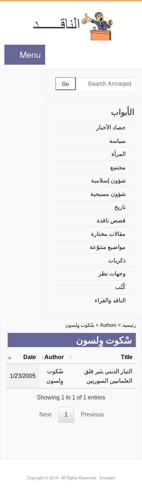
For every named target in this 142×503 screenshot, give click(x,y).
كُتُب (120, 287)
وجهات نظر (112, 273)
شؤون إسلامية (108, 180)
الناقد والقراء (110, 300)
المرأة (118, 154)
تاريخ (120, 207)
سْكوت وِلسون (79, 325)
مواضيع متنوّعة (108, 247)
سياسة (117, 141)
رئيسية (129, 325)
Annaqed (71, 25)
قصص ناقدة (111, 220)
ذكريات (117, 260)
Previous (92, 414)
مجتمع (118, 167)
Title (127, 357)
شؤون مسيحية (108, 194)
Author (54, 357)
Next (45, 414)
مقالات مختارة (108, 234)
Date (29, 357)
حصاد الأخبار (111, 127)
